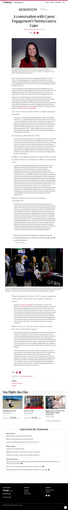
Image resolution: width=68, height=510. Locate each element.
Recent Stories (10, 433)
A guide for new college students (15, 449)
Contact (47, 491)
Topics (47, 2)
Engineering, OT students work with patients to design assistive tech (55, 412)
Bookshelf (26, 490)
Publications (58, 2)
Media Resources (50, 490)
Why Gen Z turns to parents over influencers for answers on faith (24, 466)
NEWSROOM (28, 10)
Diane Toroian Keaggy (30, 29)
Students (14, 385)
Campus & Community (17, 383)
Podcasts (26, 491)
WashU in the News (12, 459)
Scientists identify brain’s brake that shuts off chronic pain (22, 442)
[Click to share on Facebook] (35, 33)
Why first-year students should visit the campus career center (23, 452)
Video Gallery (27, 493)
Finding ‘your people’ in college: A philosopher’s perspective (23, 455)
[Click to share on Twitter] (38, 33)
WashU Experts (11, 446)
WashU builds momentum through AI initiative (19, 436)
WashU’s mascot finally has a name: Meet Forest (19, 439)
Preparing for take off (9, 411)
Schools (52, 2)
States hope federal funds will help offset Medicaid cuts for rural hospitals (27, 469)
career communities (26, 305)
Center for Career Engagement (27, 108)
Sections (43, 9)
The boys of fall (28, 411)
